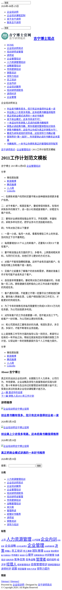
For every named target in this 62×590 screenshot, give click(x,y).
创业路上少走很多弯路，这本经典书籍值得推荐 (31, 112)
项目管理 (22, 569)
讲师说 (10, 55)
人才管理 (36, 540)
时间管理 (49, 555)
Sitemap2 (15, 581)
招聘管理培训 (39, 555)
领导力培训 (12, 76)
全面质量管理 (49, 546)
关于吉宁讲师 (14, 19)
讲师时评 (11, 93)
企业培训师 (12, 12)
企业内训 (11, 83)
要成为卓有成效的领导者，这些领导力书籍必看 (31, 133)
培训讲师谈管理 (15, 52)
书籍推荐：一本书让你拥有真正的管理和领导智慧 (32, 143)
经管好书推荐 (14, 514)
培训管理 (47, 551)
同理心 (8, 551)
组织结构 (51, 559)
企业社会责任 (21, 546)
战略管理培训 (14, 65)
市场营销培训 (14, 69)
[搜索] (2, 3)
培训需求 (55, 551)
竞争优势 (19, 559)
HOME (10, 45)
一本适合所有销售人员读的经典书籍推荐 (27, 123)
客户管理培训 (6, 555)
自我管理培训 (39, 564)
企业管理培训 (14, 58)
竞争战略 (30, 559)
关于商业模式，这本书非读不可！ (24, 119)
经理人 (11, 564)
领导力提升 (43, 568)
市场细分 (15, 555)
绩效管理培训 (23, 565)
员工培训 (11, 79)
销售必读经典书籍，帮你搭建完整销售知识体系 (31, 126)
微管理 (22, 555)
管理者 (41, 559)
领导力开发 (31, 569)
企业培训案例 (14, 86)
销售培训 (11, 72)
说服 (14, 568)
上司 (3, 540)
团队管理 (37, 550)
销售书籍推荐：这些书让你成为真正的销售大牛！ (32, 130)
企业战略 (10, 545)
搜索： (4, 465)
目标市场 (10, 560)
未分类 (10, 507)
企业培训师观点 (15, 48)
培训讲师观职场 (15, 90)
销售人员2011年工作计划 (17, 396)
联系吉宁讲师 (14, 22)
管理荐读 (11, 510)
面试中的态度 (11, 392)
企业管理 (11, 97)
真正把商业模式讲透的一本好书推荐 (25, 116)
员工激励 (27, 551)
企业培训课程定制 (16, 15)
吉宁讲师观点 (8, 149)
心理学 (29, 554)
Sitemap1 (5, 581)
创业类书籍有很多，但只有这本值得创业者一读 (31, 109)
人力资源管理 (18, 539)
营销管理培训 (54, 565)
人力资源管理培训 (16, 62)
